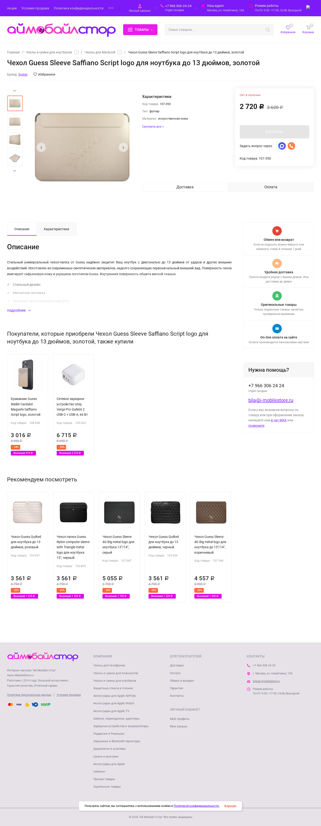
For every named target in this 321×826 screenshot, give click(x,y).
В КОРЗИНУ (274, 132)
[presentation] (41, 147)
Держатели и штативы (109, 748)
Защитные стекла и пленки (113, 688)
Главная (13, 52)
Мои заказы (178, 726)
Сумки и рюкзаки (105, 756)
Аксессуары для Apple (109, 764)
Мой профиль (179, 719)
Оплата (175, 673)
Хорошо (230, 806)
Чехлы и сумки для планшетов (115, 673)
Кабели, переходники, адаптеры (116, 718)
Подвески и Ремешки (108, 733)
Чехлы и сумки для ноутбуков (49, 52)
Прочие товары (104, 779)
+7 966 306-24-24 (178, 6)
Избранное (46, 74)
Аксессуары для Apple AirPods (114, 695)
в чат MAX (279, 420)
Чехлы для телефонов (109, 665)
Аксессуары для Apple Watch (113, 703)
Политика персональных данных (29, 695)
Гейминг (99, 771)
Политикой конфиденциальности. (196, 806)
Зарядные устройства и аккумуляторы (121, 726)
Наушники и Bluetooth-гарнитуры (116, 741)
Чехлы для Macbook (100, 52)
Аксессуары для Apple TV (111, 711)
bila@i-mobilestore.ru (270, 400)
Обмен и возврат (182, 680)
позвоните (256, 425)
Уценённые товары (107, 786)
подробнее (17, 310)
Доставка (177, 665)
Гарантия (176, 688)
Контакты (177, 695)
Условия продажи (69, 695)
